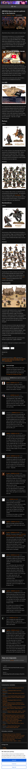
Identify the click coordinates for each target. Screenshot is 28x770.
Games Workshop (22, 358)
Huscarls (14, 536)
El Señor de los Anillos (14, 358)
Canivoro (8, 555)
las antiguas (18, 195)
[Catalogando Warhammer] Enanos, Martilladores (12, 734)
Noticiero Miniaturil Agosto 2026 (16, 720)
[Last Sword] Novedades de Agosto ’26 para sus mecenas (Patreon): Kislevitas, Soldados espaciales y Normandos (14, 697)
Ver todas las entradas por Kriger (14, 374)
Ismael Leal (5, 700)
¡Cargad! (4, 747)
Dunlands (8, 358)
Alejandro (8, 433)
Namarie (8, 382)
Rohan (11, 360)
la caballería (20, 536)
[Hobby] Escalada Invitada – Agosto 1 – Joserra (16, 711)
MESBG (3, 360)
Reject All (14, 767)
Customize (14, 763)
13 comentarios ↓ (19, 15)
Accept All (14, 760)
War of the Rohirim (16, 360)
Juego (15, 357)
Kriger (13, 15)
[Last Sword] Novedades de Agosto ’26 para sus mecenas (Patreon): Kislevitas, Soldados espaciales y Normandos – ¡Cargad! (14, 716)
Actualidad (4, 358)
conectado (12, 660)
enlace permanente (8, 361)
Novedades (7, 360)
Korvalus (8, 473)
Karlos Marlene (5, 720)
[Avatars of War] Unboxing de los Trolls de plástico (12, 738)
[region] (14, 759)
